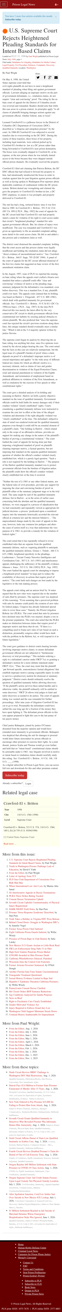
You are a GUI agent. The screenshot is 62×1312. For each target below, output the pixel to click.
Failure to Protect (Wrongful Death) (39, 1220)
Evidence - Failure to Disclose (32, 1098)
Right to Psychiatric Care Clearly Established (30, 1001)
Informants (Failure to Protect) (21, 1131)
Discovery (50, 65)
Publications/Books (33, 1079)
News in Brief (15, 998)
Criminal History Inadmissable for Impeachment (31, 1014)
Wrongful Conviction (17, 1092)
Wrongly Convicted (27, 1257)
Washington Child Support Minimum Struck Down (33, 1011)
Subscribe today (13, 19)
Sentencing (39, 1184)
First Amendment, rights (28, 1082)
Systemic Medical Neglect (19, 1145)
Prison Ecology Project (34, 1275)
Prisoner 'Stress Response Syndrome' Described (31, 912)
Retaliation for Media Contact (43, 62)
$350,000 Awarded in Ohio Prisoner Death (29, 955)
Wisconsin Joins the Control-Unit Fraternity (29, 961)
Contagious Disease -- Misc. (41, 1145)
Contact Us (28, 1262)
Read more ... (10, 843)
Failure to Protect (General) (19, 1108)
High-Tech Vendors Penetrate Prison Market (29, 951)
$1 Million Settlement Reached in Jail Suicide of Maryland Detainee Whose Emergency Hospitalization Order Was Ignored (32, 1214)
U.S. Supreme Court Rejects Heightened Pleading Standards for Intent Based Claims (32, 861)
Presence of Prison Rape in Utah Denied (28, 938)
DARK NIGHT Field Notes (22, 909)
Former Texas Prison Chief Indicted (26, 928)
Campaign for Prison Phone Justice (34, 1254)
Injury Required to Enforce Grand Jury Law (29, 1007)
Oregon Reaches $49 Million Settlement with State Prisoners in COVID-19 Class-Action (33, 1166)
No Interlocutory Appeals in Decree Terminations (32, 892)
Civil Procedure (21, 65)
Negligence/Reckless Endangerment (36, 1112)
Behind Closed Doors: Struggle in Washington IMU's (34, 922)
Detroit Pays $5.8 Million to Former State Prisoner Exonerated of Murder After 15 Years (33, 1087)
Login (28, 783)
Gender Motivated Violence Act (24, 1004)
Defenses (31, 65)
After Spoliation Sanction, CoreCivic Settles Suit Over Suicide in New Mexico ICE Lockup (32, 1196)
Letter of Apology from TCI (22, 876)
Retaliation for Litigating (21, 62)
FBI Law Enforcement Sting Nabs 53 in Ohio (30, 948)
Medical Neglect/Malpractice (29, 1204)
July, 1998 (12, 59)
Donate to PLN (32, 1290)
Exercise (47, 1158)
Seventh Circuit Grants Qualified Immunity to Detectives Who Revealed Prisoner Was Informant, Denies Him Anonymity (32, 1121)
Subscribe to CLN (33, 1283)
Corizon (51, 1141)
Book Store (30, 1287)
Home (21, 1244)
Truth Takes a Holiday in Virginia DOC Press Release (34, 918)
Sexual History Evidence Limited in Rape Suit (31, 978)
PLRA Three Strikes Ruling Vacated (26, 895)
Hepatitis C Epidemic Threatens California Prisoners (33, 981)
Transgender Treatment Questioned (25, 975)
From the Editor (16, 872)
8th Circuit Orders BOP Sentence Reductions (30, 991)
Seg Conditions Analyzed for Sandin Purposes (30, 994)
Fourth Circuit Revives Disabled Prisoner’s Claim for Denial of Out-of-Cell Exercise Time (34, 1153)
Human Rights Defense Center (32, 1247)
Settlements (39, 1171)
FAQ (25, 1265)
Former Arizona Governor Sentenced (26, 965)
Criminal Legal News (28, 1251)
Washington (31, 67)
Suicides (19, 1207)
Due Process (46, 1079)
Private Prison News (34, 1293)
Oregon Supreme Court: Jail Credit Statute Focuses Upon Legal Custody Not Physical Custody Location (33, 1179)
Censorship (13, 1082)
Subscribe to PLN (33, 1280)
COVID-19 (13, 1171)
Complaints (40, 65)
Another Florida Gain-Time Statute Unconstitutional (33, 971)
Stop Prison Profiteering (34, 1272)
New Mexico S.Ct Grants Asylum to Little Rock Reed (34, 945)
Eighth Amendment (34, 1158)
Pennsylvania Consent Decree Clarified (27, 988)
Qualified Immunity (10, 67)
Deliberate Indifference (34, 1148)
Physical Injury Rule (26, 1128)
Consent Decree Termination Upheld (26, 899)
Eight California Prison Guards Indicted (27, 932)
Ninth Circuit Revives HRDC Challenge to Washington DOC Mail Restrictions (29, 1074)
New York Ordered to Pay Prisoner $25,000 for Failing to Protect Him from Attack (31, 1103)
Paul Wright (33, 56)
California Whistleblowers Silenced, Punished (30, 958)
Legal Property (8, 65)
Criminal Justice (26, 1187)
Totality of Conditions (17, 1158)
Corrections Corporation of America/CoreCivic (33, 1201)
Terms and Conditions (33, 1269)
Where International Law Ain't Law (25, 886)
